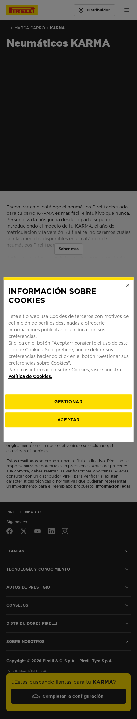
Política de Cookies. (30, 376)
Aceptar (68, 420)
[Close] (128, 285)
